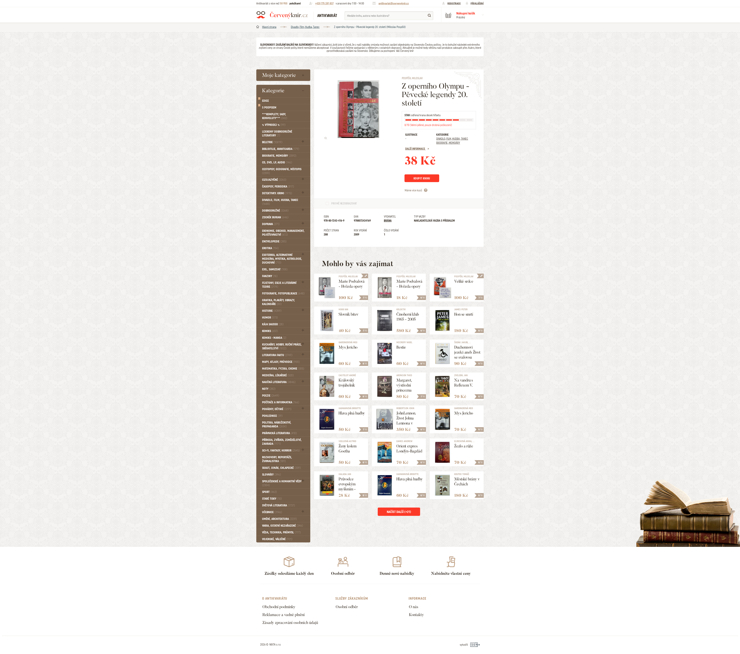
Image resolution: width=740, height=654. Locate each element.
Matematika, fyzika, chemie (283, 368)
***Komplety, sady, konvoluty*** (274, 116)
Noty (268, 389)
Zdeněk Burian (275, 217)
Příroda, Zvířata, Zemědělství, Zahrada (282, 442)
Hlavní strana (269, 27)
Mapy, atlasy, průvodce (281, 362)
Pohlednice (272, 416)
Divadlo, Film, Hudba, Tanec (305, 27)
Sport (269, 492)
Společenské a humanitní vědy (282, 483)
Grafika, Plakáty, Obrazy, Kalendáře (278, 302)
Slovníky (271, 474)
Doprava (270, 224)
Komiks (270, 331)
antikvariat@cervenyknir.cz (393, 3)
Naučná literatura (278, 382)
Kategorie (273, 90)
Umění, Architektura (279, 519)
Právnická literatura (279, 433)
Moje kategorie (279, 75)
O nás (413, 606)
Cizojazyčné (274, 180)
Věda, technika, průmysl (281, 532)
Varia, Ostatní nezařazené (282, 525)
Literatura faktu (277, 355)
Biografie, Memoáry (279, 155)
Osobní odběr (347, 606)
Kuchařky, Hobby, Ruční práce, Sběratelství (282, 346)
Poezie (270, 395)
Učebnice (272, 512)
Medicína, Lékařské (278, 375)
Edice (265, 101)
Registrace (454, 3)
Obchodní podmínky (278, 606)
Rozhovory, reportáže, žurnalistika (277, 459)
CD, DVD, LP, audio (277, 162)
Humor (270, 317)
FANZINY (270, 276)
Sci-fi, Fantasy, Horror (281, 450)
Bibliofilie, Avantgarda (280, 149)
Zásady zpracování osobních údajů (290, 622)
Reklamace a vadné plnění (283, 614)
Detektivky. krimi (277, 193)
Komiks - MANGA (274, 338)
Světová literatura (278, 505)
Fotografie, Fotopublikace (283, 293)
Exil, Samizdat (275, 269)
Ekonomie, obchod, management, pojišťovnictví (283, 232)
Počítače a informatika (280, 402)
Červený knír (282, 15)
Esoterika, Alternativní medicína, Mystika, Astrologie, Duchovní (282, 258)
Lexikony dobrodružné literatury (277, 133)
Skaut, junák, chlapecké (281, 468)
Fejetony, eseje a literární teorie (279, 284)
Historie (271, 311)
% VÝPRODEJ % (273, 125)
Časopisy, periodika (278, 186)
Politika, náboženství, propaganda (276, 424)
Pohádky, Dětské (276, 409)
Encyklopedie (274, 241)
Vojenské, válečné (277, 539)
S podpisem (269, 107)
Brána (388, 220)
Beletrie (272, 142)
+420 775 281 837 (324, 3)
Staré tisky (272, 498)
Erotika (270, 248)
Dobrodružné (275, 210)
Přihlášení (477, 3)
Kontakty (416, 614)
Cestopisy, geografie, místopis (281, 171)
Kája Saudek (272, 324)
